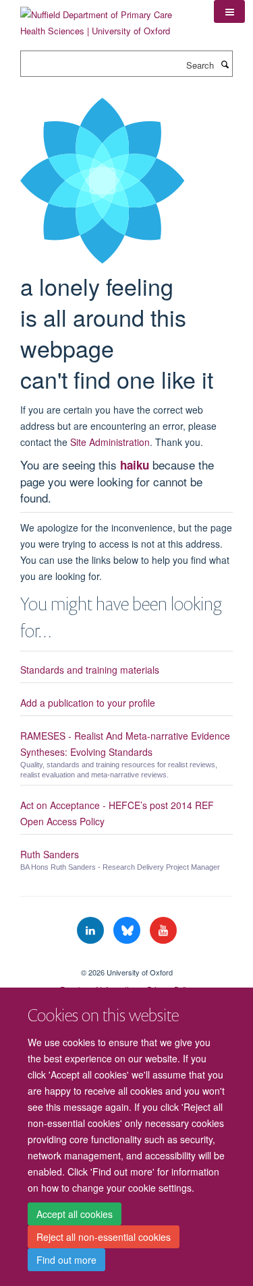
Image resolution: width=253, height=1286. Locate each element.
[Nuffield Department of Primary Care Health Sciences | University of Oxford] (107, 17)
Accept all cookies (74, 1214)
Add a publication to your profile (87, 702)
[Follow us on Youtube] (163, 930)
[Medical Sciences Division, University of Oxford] (126, 960)
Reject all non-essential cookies (103, 1237)
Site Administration (110, 442)
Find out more (66, 1259)
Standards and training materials (89, 669)
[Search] (224, 64)
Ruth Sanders (49, 854)
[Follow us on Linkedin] (92, 930)
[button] (229, 11)
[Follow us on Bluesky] (128, 930)
